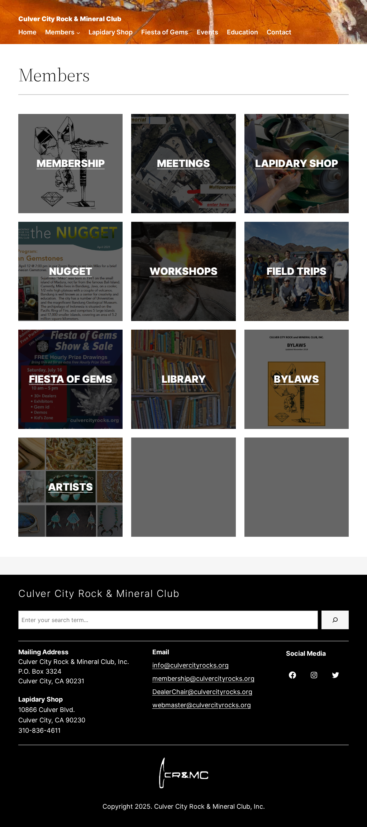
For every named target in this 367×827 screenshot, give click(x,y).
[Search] (335, 620)
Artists (70, 487)
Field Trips (297, 271)
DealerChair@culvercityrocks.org (202, 691)
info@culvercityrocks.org (190, 665)
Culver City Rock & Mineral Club (69, 19)
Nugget (70, 271)
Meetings (183, 163)
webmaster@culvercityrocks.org (201, 705)
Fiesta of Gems (70, 379)
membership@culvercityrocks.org (203, 678)
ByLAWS (296, 379)
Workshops (183, 271)
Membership (71, 163)
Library (184, 379)
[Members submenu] (78, 32)
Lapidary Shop (296, 163)
